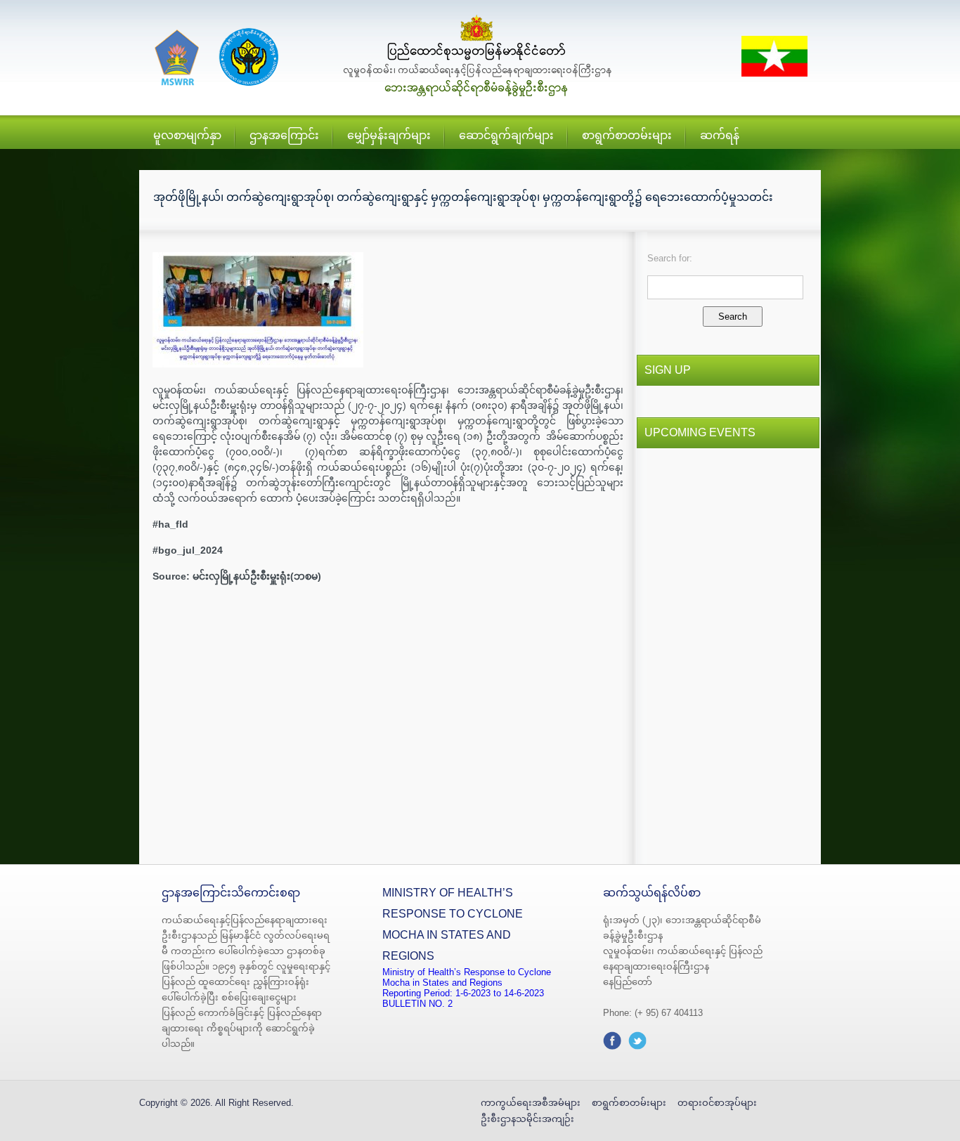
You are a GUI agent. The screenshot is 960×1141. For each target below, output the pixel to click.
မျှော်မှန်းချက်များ (389, 135)
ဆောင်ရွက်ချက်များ (506, 135)
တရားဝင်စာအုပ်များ (717, 1102)
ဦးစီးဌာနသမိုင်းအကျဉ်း (527, 1119)
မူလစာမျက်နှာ (187, 135)
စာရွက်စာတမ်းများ (627, 135)
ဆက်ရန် (719, 135)
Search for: (669, 258)
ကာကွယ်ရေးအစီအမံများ (530, 1102)
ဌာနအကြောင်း (284, 135)
